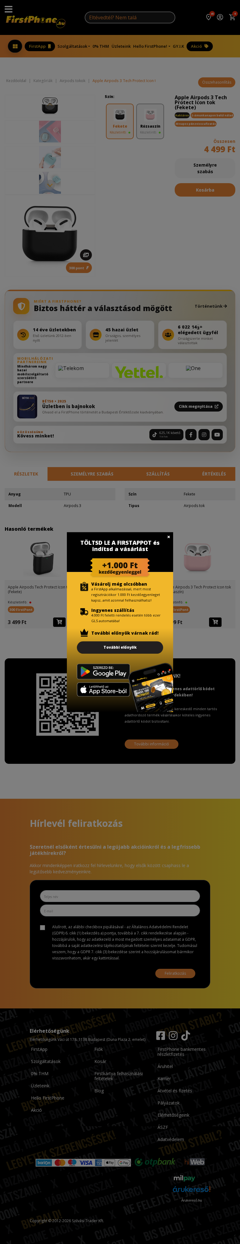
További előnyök (120, 647)
